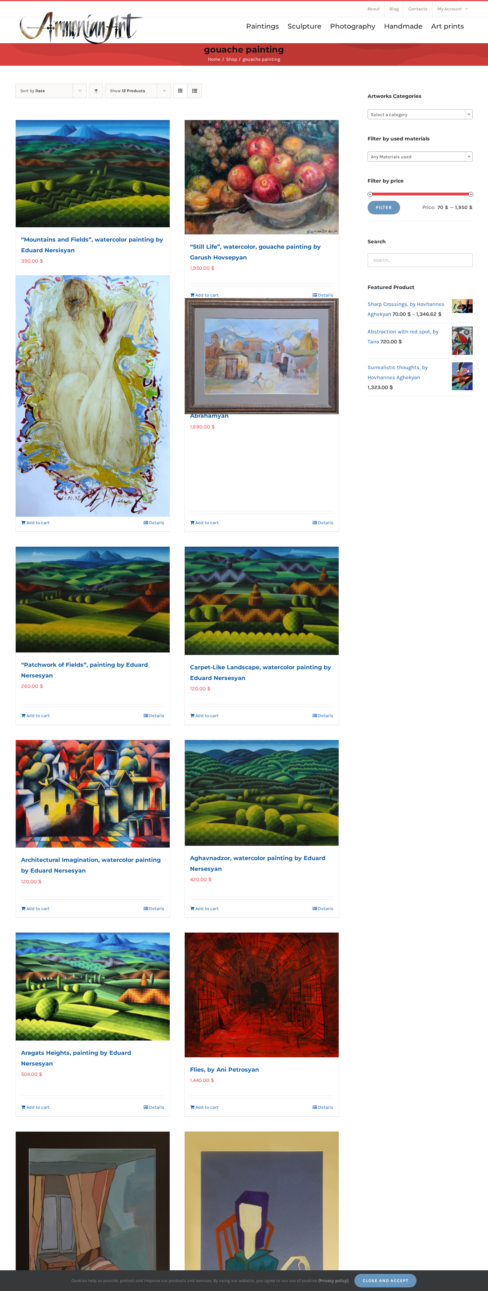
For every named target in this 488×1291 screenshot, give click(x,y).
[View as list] (194, 91)
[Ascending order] (96, 91)
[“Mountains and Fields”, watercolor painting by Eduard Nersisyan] (93, 173)
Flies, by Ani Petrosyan (224, 1069)
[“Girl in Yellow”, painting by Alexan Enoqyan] (93, 396)
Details (325, 295)
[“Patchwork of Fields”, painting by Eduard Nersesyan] (93, 599)
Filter (384, 207)
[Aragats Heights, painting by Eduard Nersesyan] (93, 987)
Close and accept (385, 1280)
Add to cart (207, 295)
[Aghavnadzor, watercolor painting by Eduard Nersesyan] (262, 793)
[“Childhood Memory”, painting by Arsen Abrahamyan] (262, 356)
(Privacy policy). (333, 1280)
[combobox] (420, 114)
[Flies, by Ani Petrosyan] (262, 995)
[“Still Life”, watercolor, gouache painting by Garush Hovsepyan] (262, 177)
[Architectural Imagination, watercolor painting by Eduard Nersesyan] (93, 794)
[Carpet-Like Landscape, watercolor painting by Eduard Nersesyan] (262, 601)
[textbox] (420, 115)
